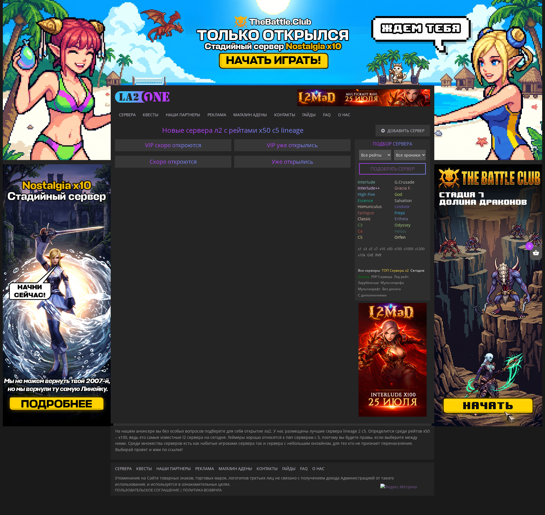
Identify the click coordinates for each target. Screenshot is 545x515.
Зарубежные (368, 282)
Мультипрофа (392, 282)
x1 (360, 248)
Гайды (309, 114)
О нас (344, 114)
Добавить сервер (405, 130)
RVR (378, 255)
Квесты (150, 114)
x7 (376, 248)
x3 (365, 248)
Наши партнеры (183, 114)
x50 (390, 248)
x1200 (420, 248)
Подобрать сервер (392, 169)
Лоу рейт (401, 276)
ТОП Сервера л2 (395, 270)
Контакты (284, 114)
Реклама (216, 114)
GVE (370, 255)
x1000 (408, 248)
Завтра (364, 276)
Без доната (391, 288)
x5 (370, 248)
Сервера (127, 114)
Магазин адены (250, 114)
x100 (398, 248)
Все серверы (369, 270)
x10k (361, 255)
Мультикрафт (369, 288)
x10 (382, 248)
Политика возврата (202, 490)
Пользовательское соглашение (147, 490)
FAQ (327, 114)
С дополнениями (372, 295)
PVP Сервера (381, 276)
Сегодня (417, 270)
